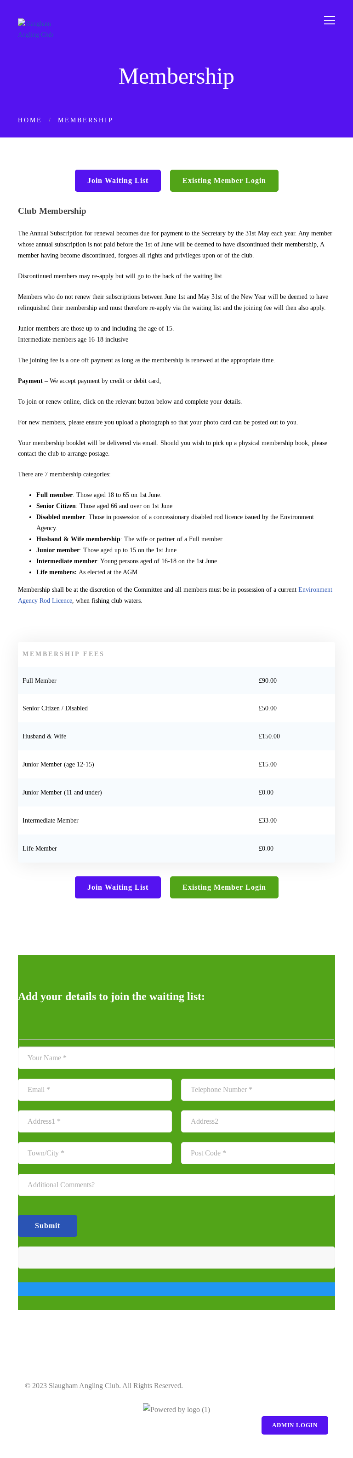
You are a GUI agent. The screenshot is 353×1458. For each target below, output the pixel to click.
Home (30, 120)
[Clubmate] (176, 1409)
